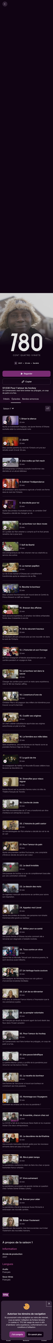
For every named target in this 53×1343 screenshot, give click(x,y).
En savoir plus (35, 1334)
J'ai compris (17, 1334)
